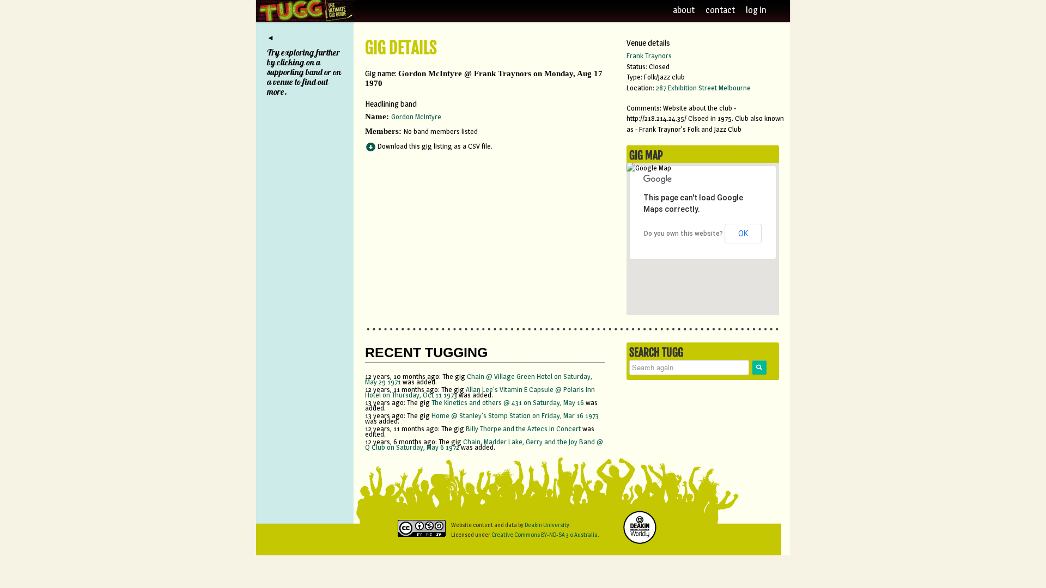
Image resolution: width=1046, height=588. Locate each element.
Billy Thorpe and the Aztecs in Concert (523, 428)
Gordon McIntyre (416, 116)
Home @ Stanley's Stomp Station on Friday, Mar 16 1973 (515, 415)
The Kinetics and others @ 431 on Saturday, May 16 (508, 402)
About (684, 10)
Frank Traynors (649, 55)
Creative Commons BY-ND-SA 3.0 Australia (544, 534)
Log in (757, 10)
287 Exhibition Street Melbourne (703, 87)
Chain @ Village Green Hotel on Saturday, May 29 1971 (478, 379)
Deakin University (547, 525)
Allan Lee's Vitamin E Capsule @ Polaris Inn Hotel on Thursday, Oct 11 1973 (480, 392)
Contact (720, 10)
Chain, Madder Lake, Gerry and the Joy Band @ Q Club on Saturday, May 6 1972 (484, 444)
